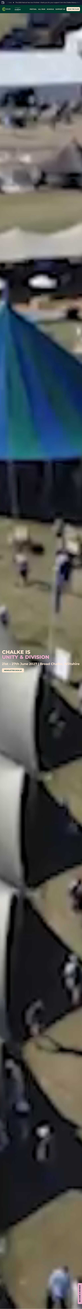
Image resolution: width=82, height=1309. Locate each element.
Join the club (73, 9)
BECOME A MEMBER (80, 1293)
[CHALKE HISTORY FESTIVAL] (12, 9)
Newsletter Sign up (13, 670)
